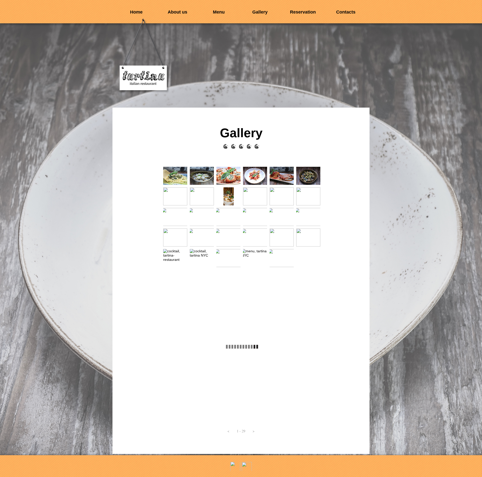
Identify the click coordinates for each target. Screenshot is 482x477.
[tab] (175, 176)
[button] (228, 431)
